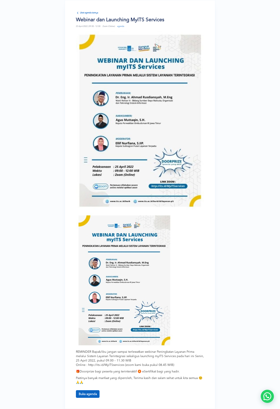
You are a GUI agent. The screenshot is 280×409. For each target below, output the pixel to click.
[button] (267, 396)
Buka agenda (88, 394)
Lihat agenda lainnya (89, 13)
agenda (120, 26)
